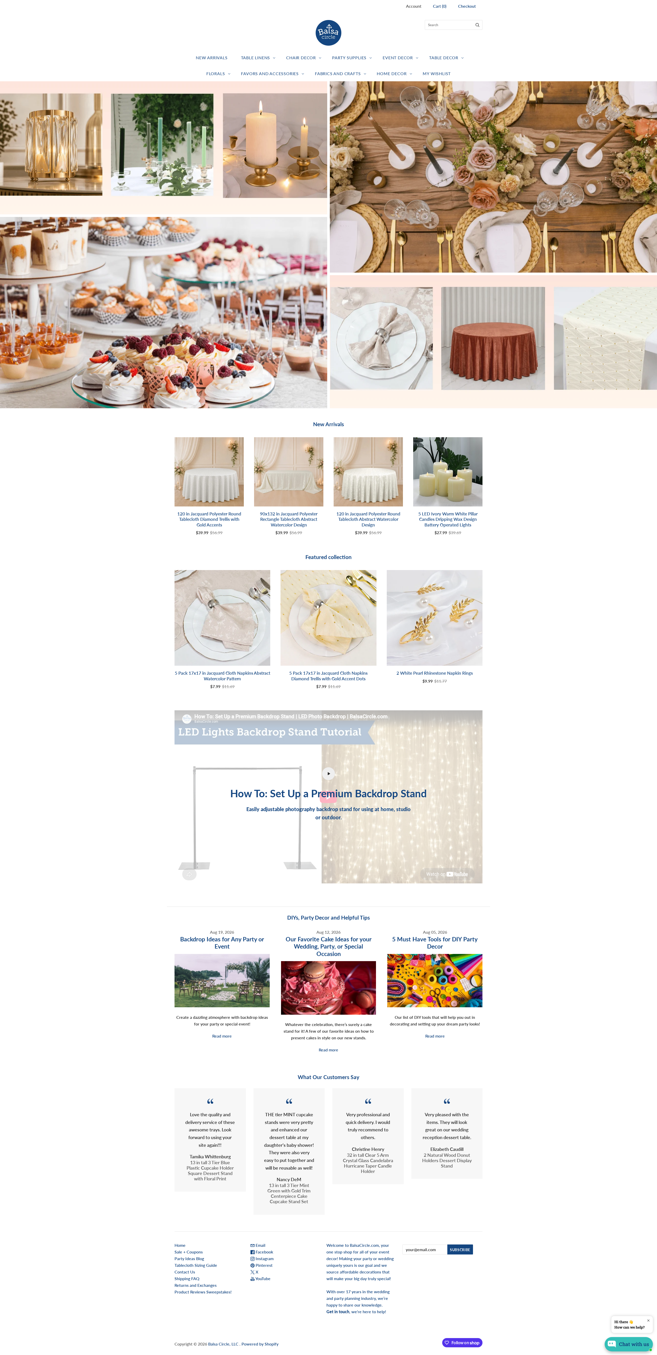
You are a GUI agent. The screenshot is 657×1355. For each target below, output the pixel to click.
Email (260, 1245)
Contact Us (185, 1271)
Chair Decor (301, 57)
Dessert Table (164, 312)
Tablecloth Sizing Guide (196, 1265)
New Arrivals (212, 57)
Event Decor (398, 57)
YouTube (262, 1278)
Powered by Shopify (259, 1343)
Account (413, 6)
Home (180, 1245)
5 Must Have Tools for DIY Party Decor (435, 942)
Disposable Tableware (493, 177)
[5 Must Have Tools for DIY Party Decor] (434, 980)
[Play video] (328, 773)
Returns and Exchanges (196, 1285)
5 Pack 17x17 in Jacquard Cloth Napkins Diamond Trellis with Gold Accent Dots (328, 675)
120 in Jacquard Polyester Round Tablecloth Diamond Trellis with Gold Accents (209, 519)
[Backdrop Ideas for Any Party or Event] (222, 980)
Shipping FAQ (187, 1278)
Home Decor (392, 73)
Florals (215, 73)
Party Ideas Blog (189, 1258)
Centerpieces (163, 148)
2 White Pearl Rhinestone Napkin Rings (435, 673)
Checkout (467, 6)
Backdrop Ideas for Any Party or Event (222, 942)
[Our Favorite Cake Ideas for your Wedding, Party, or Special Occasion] (328, 987)
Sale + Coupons (189, 1251)
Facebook (264, 1251)
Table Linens (255, 57)
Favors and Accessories (270, 73)
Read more (222, 1035)
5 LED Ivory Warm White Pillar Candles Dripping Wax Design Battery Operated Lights (448, 519)
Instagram (264, 1258)
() (439, 6)
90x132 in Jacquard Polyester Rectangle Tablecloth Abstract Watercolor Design (288, 519)
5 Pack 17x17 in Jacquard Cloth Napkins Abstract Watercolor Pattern (222, 675)
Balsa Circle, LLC (223, 1343)
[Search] (477, 25)
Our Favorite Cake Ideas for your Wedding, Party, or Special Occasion (329, 946)
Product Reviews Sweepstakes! (203, 1291)
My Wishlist (437, 73)
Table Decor (443, 57)
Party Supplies (349, 57)
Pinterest (264, 1265)
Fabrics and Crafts (338, 73)
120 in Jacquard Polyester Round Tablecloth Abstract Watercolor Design (368, 519)
